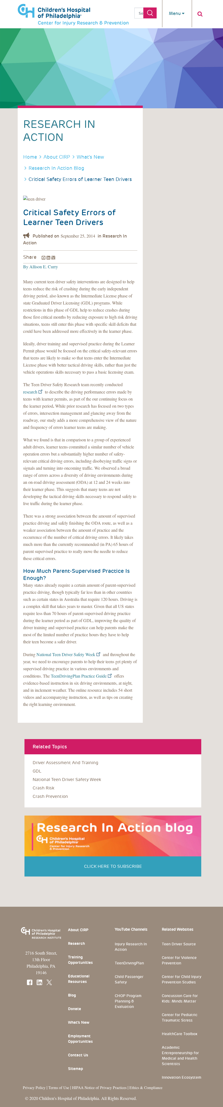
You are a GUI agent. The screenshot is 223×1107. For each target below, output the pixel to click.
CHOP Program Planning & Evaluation (128, 1001)
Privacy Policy (34, 1087)
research (30, 392)
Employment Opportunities (80, 1039)
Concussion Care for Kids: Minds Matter (180, 998)
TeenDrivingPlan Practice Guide (79, 676)
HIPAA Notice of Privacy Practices (99, 1087)
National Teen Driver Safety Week (65, 654)
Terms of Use (59, 1087)
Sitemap (75, 1068)
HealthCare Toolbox (179, 1033)
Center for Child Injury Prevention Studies (181, 979)
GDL (37, 771)
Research (76, 943)
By (25, 266)
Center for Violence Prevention (179, 960)
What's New (90, 157)
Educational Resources (78, 979)
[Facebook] (43, 257)
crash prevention (50, 796)
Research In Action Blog (56, 168)
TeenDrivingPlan (129, 963)
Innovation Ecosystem (181, 1077)
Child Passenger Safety (129, 979)
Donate (74, 1008)
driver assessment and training (65, 762)
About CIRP (57, 157)
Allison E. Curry (43, 266)
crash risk (43, 788)
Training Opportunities (80, 960)
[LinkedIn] (47, 257)
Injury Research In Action (131, 947)
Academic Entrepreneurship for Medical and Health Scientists (180, 1055)
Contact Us (78, 1055)
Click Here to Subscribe (113, 866)
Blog (72, 995)
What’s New (78, 1022)
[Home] (73, 12)
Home (30, 157)
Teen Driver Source (179, 944)
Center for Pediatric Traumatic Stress (179, 1017)
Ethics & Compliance (145, 1087)
